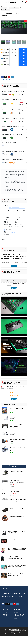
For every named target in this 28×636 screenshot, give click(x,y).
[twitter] (6, 604)
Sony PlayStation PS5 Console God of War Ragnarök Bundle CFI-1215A (17, 449)
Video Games (9, 79)
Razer (4, 79)
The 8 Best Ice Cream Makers (16, 539)
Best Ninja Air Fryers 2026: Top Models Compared (16, 574)
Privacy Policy (13, 633)
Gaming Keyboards (5, 9)
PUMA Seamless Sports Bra (17, 516)
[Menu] (2, 2)
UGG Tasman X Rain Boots (16, 509)
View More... (14, 266)
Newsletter (5, 617)
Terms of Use (4, 633)
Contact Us (16, 618)
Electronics (3, 7)
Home (2, 6)
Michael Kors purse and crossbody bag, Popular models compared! (17, 549)
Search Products (7, 612)
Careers (16, 617)
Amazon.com (12, 232)
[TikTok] (8, 604)
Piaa (10, 477)
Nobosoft (10, 630)
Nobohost (13, 632)
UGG (10, 512)
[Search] (22, 2)
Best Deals (5, 614)
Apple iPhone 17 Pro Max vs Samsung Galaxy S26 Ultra (15, 557)
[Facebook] (3, 604)
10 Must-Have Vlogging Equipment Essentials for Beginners (17, 566)
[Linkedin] (17, 604)
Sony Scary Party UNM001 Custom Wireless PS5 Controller (16, 426)
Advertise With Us (18, 615)
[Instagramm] (11, 604)
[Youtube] (14, 604)
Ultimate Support (13, 495)
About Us (16, 612)
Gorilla (11, 505)
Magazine (5, 615)
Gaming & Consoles (14, 7)
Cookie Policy (21, 633)
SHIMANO (12, 486)
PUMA (11, 519)
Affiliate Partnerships (19, 614)
